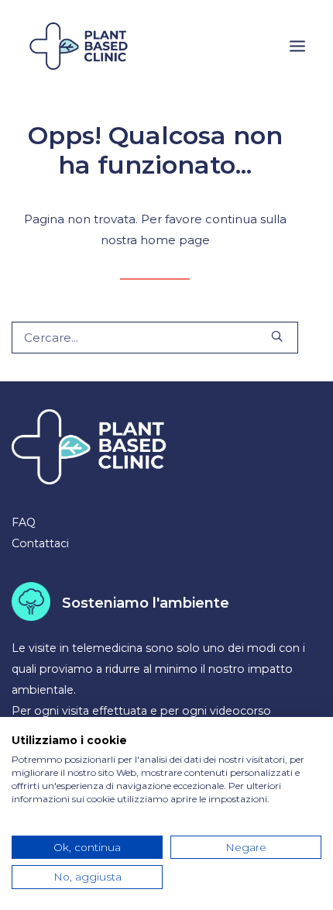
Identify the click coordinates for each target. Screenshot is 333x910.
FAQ (24, 522)
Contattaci (40, 543)
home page (175, 240)
